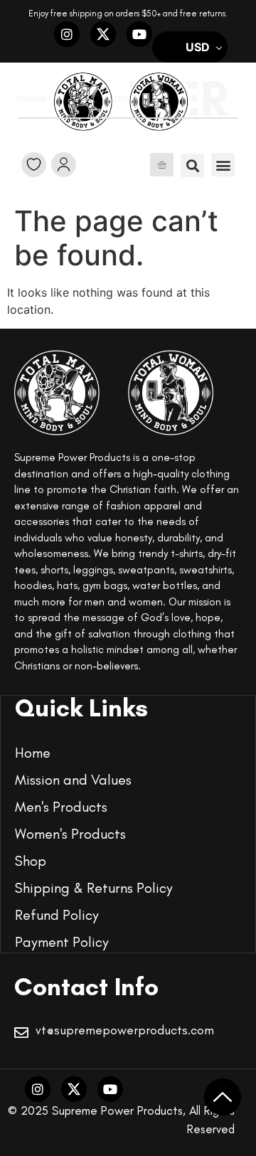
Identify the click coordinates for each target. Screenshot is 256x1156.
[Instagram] (67, 34)
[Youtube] (139, 34)
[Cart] (162, 164)
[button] (192, 165)
